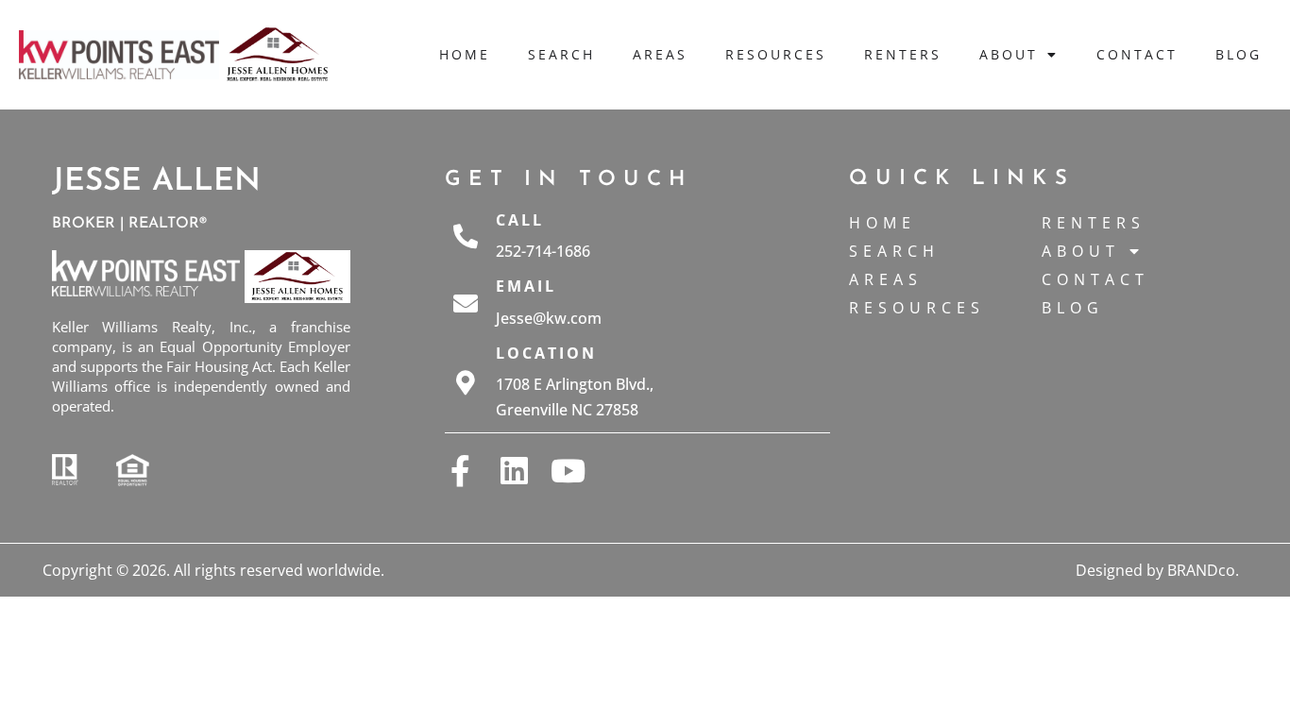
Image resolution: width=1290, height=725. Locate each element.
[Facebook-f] (460, 470)
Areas (660, 54)
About (1008, 54)
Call (520, 220)
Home (464, 54)
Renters (903, 54)
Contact (1137, 54)
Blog (1238, 54)
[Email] (465, 303)
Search (561, 54)
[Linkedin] (514, 470)
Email (526, 286)
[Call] (465, 236)
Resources (775, 54)
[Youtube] (568, 470)
